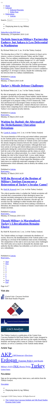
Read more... (5, 79)
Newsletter (5, 384)
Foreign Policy (26, 361)
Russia (22, 366)
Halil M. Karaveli (10, 189)
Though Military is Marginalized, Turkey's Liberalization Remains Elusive (20, 223)
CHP (14, 355)
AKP (6, 354)
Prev (7, 264)
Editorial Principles (17, 10)
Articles (13, 16)
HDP (36, 361)
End (6, 282)
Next (7, 280)
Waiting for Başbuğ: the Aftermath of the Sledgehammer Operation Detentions (23, 124)
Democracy (20, 355)
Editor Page (14, 12)
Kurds (40, 361)
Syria (28, 366)
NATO (10, 367)
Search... (4, 20)
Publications (9, 14)
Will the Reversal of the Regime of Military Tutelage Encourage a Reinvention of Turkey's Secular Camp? (24, 181)
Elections (29, 355)
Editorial (8, 8)
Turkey (38, 365)
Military (4, 367)
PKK (16, 366)
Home (7, 6)
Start (7, 262)
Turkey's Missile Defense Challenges (22, 85)
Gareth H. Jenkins (10, 133)
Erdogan (9, 360)
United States (5, 369)
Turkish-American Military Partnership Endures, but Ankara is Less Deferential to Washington (24, 42)
